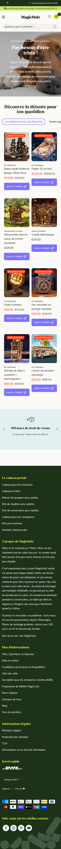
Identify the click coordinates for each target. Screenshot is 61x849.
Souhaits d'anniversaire (14, 529)
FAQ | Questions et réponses (18, 654)
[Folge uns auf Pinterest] (21, 828)
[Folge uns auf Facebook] (6, 828)
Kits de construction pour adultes (20, 510)
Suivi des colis (10, 673)
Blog (4, 705)
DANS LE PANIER (14, 186)
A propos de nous (12, 699)
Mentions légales (11, 730)
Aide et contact (10, 660)
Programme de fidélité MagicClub (20, 686)
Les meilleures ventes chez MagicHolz (24, 121)
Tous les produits (11, 712)
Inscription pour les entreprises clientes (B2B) (27, 679)
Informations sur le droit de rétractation (24, 749)
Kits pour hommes (12, 523)
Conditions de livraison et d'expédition (23, 666)
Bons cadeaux (9, 692)
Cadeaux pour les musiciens (17, 484)
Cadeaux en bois (11, 490)
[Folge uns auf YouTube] (29, 828)
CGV (4, 743)
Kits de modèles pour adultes (18, 503)
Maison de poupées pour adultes (20, 497)
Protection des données (15, 736)
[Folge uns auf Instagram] (13, 828)
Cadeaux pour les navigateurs (18, 516)
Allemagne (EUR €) (11, 780)
